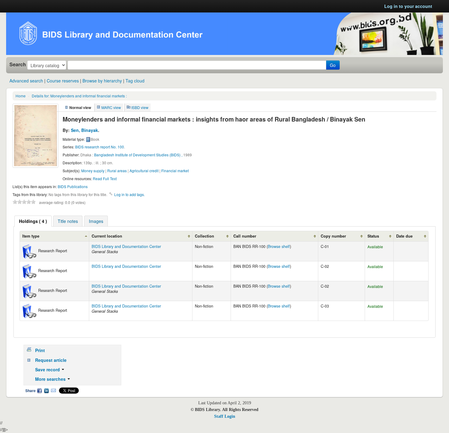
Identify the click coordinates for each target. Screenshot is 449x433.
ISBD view (139, 107)
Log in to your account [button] (408, 6)
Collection (204, 236)
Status (373, 236)
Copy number (333, 236)
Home (21, 95)
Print (40, 350)
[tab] (33, 221)
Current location (107, 236)
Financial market (175, 170)
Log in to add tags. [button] (129, 194)
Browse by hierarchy (102, 81)
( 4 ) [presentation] (33, 221)
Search (17, 64)
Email (53, 391)
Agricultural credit (144, 170)
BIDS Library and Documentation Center (126, 246)
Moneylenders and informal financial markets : (79, 95)
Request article (51, 360)
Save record (48, 369)
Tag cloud (135, 81)
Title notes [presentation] (68, 221)
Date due (404, 236)
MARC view (111, 107)
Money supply (92, 170)
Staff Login (224, 416)
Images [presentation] (96, 221)
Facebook (39, 391)
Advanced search (26, 81)
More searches (51, 379)
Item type (30, 236)
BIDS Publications (73, 186)
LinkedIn (46, 391)
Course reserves (63, 81)
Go (333, 65)
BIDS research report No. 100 (99, 146)
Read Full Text (105, 178)
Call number (244, 236)
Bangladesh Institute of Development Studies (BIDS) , (138, 154)
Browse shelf (279, 246)
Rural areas (117, 170)
